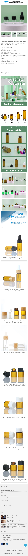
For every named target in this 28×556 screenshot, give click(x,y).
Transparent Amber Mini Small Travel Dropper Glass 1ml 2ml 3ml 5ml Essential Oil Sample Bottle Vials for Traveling (14, 385)
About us (22, 549)
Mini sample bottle (5, 498)
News (8, 550)
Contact (14, 550)
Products (11, 549)
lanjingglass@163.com (8, 537)
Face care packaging (6, 505)
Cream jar (3, 492)
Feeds (16, 549)
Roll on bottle (4, 500)
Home (5, 549)
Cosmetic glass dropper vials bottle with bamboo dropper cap (14, 290)
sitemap (20, 550)
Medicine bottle (5, 503)
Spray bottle (4, 495)
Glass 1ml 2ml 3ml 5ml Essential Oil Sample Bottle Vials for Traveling (14, 353)
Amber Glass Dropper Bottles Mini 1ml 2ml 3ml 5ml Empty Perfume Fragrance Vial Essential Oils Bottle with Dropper (14, 480)
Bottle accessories (5, 508)
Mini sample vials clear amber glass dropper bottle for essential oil (14, 258)
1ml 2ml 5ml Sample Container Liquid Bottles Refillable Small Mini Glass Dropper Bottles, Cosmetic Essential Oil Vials (14, 448)
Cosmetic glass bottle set (7, 490)
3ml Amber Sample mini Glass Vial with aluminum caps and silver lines (14, 321)
